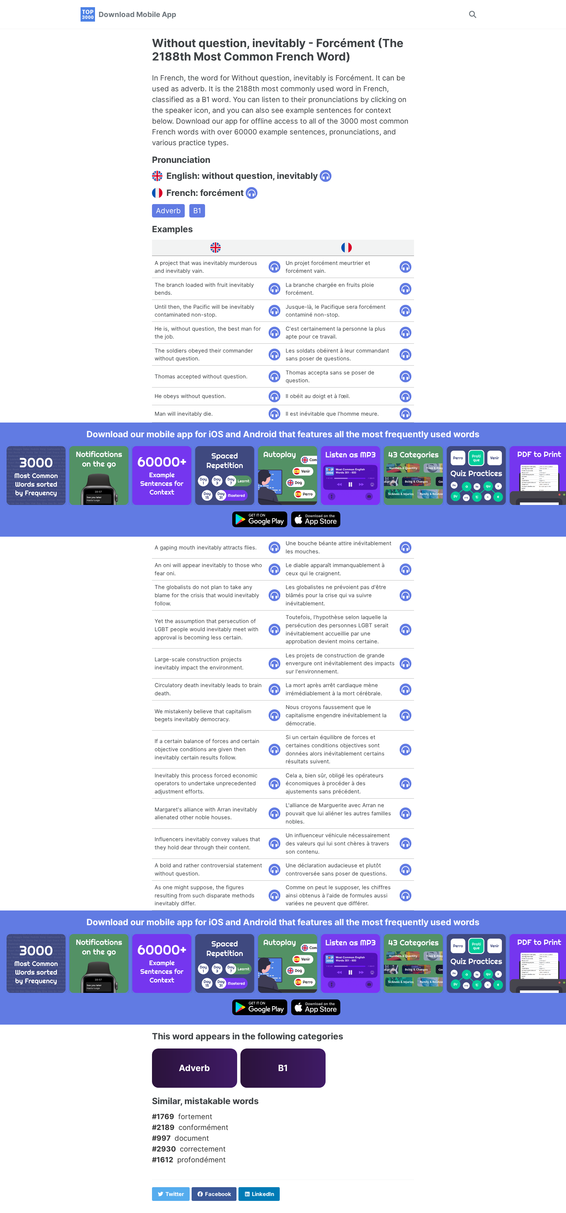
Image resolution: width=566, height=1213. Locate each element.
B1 (197, 210)
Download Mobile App (137, 14)
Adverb (168, 210)
